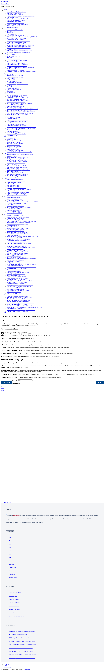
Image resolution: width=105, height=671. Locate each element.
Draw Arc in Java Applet (13, 168)
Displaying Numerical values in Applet (16, 160)
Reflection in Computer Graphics (15, 265)
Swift (10, 550)
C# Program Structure (12, 81)
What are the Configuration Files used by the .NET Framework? (22, 109)
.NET (5, 93)
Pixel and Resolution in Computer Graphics (17, 253)
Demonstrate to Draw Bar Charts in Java (16, 175)
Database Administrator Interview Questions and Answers (22, 644)
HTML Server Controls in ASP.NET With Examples (19, 103)
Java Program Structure (12, 139)
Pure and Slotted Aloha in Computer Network (18, 290)
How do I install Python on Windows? (16, 181)
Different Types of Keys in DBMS (15, 206)
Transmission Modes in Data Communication (18, 272)
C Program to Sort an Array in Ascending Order (18, 52)
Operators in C (10, 32)
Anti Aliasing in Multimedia (13, 261)
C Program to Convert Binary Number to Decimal (19, 46)
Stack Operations (11, 122)
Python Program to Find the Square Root (17, 195)
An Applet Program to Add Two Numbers (17, 161)
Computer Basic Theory (14, 606)
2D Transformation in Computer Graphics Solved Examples (21, 264)
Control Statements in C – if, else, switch (17, 38)
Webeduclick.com (5, 4)
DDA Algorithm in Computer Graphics (16, 254)
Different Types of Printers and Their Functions (18, 251)
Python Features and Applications (15, 179)
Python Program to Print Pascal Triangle (16, 193)
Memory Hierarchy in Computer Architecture (18, 217)
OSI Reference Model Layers (14, 275)
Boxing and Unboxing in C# (14, 89)
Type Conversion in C (12, 34)
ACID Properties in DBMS (13, 211)
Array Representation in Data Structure (16, 121)
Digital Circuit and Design (15, 592)
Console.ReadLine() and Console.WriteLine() (18, 84)
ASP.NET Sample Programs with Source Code (18, 98)
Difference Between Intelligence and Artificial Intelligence (21, 16)
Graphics (6, 244)
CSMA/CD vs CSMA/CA (13, 293)
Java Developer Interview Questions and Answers (21, 648)
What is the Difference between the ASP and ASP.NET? (20, 113)
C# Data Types (10, 86)
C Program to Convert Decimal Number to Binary (19, 48)
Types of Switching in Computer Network (17, 279)
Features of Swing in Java (13, 177)
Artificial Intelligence (6, 502)
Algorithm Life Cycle (12, 118)
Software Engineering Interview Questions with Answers (22, 654)
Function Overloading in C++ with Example (17, 64)
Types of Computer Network (14, 271)
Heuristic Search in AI (12, 27)
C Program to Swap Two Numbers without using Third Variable (22, 37)
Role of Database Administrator (14, 199)
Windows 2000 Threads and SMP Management (18, 239)
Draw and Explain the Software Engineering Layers (19, 297)
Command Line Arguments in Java (15, 140)
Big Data (11, 570)
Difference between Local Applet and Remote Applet (20, 154)
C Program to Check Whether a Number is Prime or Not (20, 45)
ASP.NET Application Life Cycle (15, 96)
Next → (100, 382)
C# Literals (9, 85)
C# (4, 73)
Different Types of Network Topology (16, 274)
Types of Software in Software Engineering (17, 296)
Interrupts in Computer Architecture (15, 218)
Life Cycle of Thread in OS (13, 235)
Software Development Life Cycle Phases (17, 304)
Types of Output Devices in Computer (16, 250)
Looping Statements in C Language (15, 39)
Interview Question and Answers (16, 616)
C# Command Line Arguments (14, 82)
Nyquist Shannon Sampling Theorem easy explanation (20, 281)
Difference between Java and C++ (15, 142)
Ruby (10, 547)
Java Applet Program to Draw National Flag (17, 174)
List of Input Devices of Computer (15, 249)
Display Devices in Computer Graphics (16, 246)
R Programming (12, 567)
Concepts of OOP (11, 55)
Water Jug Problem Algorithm (14, 21)
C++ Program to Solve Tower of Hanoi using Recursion (20, 67)
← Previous (6, 382)
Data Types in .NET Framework (15, 107)
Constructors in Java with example (15, 150)
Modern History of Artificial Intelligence (16, 12)
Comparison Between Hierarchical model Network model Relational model (25, 201)
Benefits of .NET (11, 79)
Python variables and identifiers (14, 182)
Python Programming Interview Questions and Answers (22, 641)
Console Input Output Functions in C (16, 35)
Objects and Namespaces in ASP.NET (16, 106)
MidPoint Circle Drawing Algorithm (15, 260)
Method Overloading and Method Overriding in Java (19, 152)
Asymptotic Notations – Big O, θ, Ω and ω (17, 120)
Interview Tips (12, 612)
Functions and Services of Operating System (17, 224)
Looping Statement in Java (13, 147)
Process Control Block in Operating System (17, 233)
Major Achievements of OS (13, 225)
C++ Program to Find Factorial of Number (17, 66)
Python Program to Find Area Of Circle (16, 188)
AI (4, 10)
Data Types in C (11, 31)
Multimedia (11, 564)
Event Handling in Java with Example (16, 163)
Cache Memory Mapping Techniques (16, 220)
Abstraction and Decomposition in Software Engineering (20, 303)
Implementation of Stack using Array (16, 124)
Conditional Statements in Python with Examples (19, 189)
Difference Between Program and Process (17, 232)
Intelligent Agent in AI (12, 17)
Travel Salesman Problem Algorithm (15, 23)
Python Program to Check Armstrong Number (18, 192)
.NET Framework (11, 78)
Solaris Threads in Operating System (16, 242)
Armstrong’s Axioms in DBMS (14, 213)
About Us (6, 665)
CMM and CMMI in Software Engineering (17, 311)
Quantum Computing (14, 599)
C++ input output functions (13, 56)
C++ (5, 53)
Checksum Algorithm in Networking (16, 283)
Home (5, 9)
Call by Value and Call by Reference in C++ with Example (21, 61)
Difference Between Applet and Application (17, 157)
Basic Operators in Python (13, 185)
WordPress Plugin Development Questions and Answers (22, 658)
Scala (10, 554)
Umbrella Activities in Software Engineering (17, 299)
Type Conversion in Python (13, 186)
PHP (5, 312)
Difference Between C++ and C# (15, 75)
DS (4, 116)
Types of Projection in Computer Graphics (17, 268)
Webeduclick (27, 669)
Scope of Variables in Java (13, 145)
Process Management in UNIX (14, 238)
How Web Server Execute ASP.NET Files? (17, 100)
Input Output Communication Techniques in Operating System (22, 221)
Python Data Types (11, 183)
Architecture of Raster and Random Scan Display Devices (21, 247)
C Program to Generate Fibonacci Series (16, 43)
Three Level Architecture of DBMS (15, 200)
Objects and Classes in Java (13, 149)
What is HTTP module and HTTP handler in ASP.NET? (20, 110)
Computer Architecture (14, 602)
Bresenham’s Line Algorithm (14, 256)
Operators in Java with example (14, 146)
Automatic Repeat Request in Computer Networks (19, 286)
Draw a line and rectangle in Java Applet (16, 165)
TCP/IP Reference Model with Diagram (16, 276)
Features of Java (11, 138)
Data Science (12, 574)
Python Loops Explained (13, 190)
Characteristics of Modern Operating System (17, 228)
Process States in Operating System (15, 231)
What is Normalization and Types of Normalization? (19, 207)
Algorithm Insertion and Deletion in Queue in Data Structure (21, 127)
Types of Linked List (12, 135)
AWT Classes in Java (12, 164)
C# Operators (10, 91)
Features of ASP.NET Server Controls (16, 102)
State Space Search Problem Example (16, 20)
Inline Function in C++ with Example (16, 63)
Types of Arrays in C (12, 49)
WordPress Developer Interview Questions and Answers (22, 631)
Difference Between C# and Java (15, 77)
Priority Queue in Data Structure (14, 132)
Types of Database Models (13, 197)
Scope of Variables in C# (13, 88)
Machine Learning (13, 577)
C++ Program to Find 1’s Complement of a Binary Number (21, 71)
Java (5, 136)
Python (5, 178)
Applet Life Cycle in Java (13, 156)
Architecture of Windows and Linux (15, 229)
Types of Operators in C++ (13, 59)
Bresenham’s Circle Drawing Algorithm (16, 257)
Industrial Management (14, 609)
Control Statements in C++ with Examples (17, 60)
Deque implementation (12, 131)
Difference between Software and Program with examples (21, 310)
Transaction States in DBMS (14, 210)
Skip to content (4, 1)
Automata (11, 560)
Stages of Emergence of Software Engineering (18, 301)
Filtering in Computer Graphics (14, 262)
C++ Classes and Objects (13, 68)
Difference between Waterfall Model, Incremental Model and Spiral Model (25, 307)
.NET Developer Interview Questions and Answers (21, 651)
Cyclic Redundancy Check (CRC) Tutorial (17, 282)
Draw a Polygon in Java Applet (14, 171)
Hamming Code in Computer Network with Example (20, 285)
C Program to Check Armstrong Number (17, 42)
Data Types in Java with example (15, 143)
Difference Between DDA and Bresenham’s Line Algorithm (21, 258)
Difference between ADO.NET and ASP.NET (18, 114)
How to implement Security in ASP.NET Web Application (21, 111)
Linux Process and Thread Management (16, 240)
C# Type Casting (11, 92)
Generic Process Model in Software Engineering (18, 300)
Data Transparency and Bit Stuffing (15, 289)
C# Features (10, 74)
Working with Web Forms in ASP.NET (16, 99)
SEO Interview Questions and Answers (18, 634)
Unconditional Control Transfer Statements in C (18, 41)
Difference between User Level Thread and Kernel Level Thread (22, 236)
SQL (10, 544)
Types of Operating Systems (13, 226)
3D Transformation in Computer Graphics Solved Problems (21, 267)
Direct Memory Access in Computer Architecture (19, 222)
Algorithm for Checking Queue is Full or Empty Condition (21, 128)
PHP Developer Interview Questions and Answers (20, 637)
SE (4, 294)
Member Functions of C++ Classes (15, 70)
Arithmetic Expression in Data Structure (16, 125)
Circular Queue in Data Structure (15, 129)
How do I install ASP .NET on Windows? (17, 95)
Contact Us (6, 664)
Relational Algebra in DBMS (14, 208)
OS (4, 214)
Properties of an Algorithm (13, 117)
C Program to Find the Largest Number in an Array (19, 50)
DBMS (5, 196)
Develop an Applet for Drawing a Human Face (18, 170)
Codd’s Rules (10, 204)
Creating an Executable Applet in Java (16, 159)
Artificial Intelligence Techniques (15, 14)
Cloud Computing (13, 596)
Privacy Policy (7, 667)
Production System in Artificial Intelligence (17, 24)
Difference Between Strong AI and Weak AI (17, 18)
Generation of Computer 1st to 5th (15, 215)
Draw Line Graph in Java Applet (15, 172)
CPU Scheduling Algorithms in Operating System (19, 243)
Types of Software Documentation (15, 308)
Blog (10, 537)
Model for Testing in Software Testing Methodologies (20, 305)
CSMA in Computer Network (14, 292)
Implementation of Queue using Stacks (16, 134)
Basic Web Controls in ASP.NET (15, 104)
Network (6, 269)
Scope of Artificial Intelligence (14, 13)
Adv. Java (6, 153)
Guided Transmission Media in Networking (17, 278)
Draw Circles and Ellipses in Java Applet (17, 167)
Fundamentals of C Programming (15, 30)
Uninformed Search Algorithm (14, 25)
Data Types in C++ (11, 57)
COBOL (11, 557)
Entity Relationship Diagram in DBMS (16, 203)
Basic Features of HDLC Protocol (15, 287)
